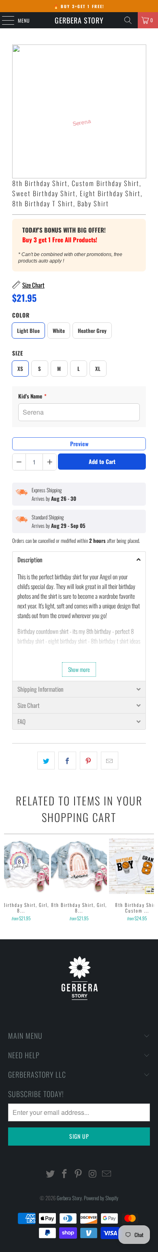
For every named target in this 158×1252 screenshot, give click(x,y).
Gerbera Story (79, 20)
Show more (79, 669)
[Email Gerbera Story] (107, 1173)
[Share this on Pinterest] (88, 760)
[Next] (151, 880)
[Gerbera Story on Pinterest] (79, 1173)
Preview (79, 443)
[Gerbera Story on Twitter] (51, 1173)
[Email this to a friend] (109, 760)
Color (21, 315)
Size (17, 353)
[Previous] (7, 880)
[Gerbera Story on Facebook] (64, 1173)
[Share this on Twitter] (46, 760)
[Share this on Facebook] (67, 760)
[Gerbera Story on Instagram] (93, 1173)
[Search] (128, 20)
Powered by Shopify (101, 1198)
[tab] (79, 559)
